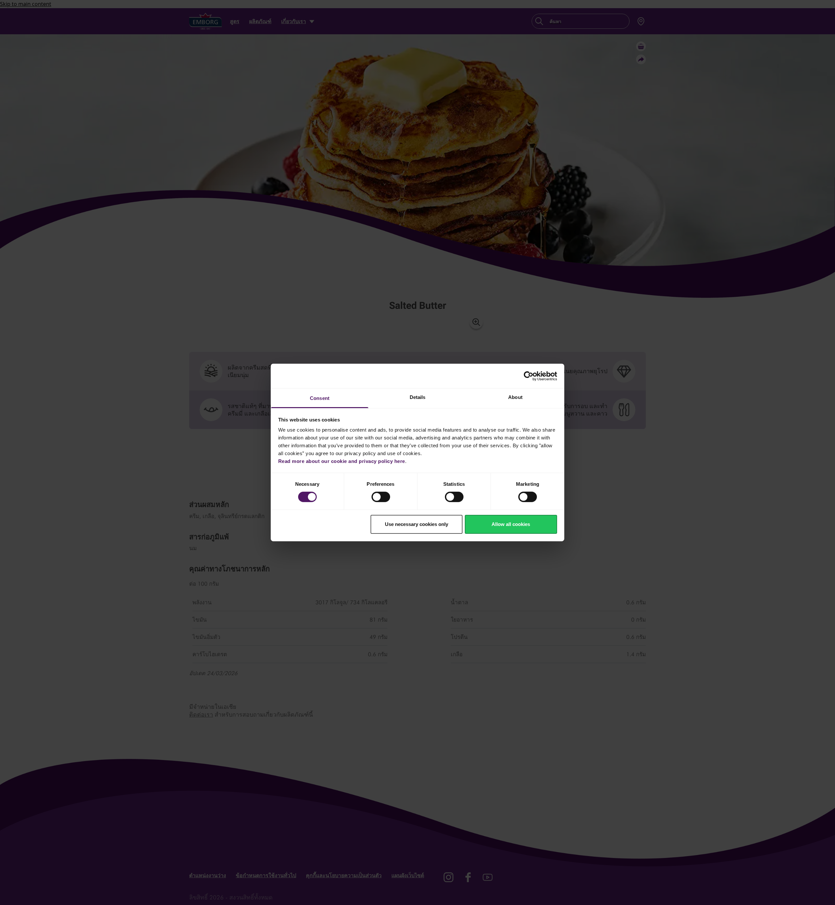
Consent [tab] (319, 398)
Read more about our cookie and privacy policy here (341, 461)
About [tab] (515, 397)
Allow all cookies (511, 524)
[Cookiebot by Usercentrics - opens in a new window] (528, 376)
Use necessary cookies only (416, 524)
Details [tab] (418, 397)
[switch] (381, 497)
